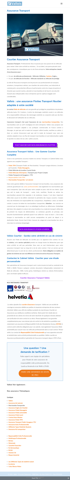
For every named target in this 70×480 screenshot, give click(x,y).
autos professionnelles (31, 186)
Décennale (11, 443)
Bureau (10, 441)
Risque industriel (13, 455)
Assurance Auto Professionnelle (18, 424)
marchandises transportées (51, 122)
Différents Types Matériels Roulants (19, 427)
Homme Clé (12, 452)
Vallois (9, 385)
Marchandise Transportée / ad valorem (20, 180)
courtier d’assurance (28, 304)
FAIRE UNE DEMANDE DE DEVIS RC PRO (35, 373)
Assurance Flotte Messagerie (17, 410)
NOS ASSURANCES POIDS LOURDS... (35, 229)
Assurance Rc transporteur (17, 429)
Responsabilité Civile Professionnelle (32, 332)
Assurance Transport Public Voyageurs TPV (22, 422)
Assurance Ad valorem (15, 403)
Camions (49, 76)
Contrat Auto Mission (15, 417)
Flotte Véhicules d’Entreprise (17, 172)
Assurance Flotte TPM (15, 420)
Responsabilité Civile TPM (16, 177)
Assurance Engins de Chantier (18, 408)
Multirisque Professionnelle (17, 438)
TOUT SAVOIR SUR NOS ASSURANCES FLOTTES (35, 145)
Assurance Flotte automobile (17, 412)
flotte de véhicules (20, 109)
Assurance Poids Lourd (15, 415)
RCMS (58, 324)
